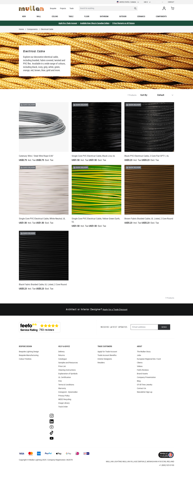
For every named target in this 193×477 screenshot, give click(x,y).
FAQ (60, 381)
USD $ (146, 2)
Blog (139, 381)
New (24, 16)
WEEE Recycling (64, 399)
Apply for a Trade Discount (115, 309)
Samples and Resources (68, 363)
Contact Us (141, 388)
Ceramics (141, 16)
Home (21, 29)
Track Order (63, 407)
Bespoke (53, 8)
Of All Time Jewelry (144, 385)
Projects (63, 8)
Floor (86, 16)
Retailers (101, 363)
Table (71, 16)
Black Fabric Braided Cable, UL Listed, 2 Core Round (43, 284)
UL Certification (64, 377)
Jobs (139, 355)
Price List (62, 366)
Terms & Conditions (66, 385)
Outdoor (122, 16)
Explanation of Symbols (67, 374)
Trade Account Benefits (107, 355)
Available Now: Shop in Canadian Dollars (94, 23)
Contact (171, 2)
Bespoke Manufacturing (28, 355)
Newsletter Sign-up (144, 392)
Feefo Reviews (143, 370)
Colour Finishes (25, 359)
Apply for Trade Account (107, 352)
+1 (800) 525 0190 (166, 465)
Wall (39, 16)
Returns (61, 355)
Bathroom (104, 16)
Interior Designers (105, 359)
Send (164, 327)
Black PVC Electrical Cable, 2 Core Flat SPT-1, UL (146, 156)
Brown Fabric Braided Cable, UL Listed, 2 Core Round (148, 218)
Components (161, 16)
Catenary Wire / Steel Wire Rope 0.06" (36, 156)
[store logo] (31, 8)
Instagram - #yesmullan (68, 392)
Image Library (64, 403)
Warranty (62, 388)
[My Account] (164, 8)
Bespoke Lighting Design (29, 352)
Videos (139, 366)
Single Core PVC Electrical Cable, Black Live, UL (93, 156)
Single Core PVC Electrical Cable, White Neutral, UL (42, 218)
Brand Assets (142, 374)
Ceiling (55, 16)
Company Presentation (146, 377)
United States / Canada (127, 2)
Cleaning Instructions (67, 370)
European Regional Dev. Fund (149, 359)
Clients (139, 363)
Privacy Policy (64, 396)
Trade (72, 8)
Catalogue (62, 359)
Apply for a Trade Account (68, 23)
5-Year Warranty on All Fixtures (123, 23)
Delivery (61, 352)
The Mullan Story (144, 352)
